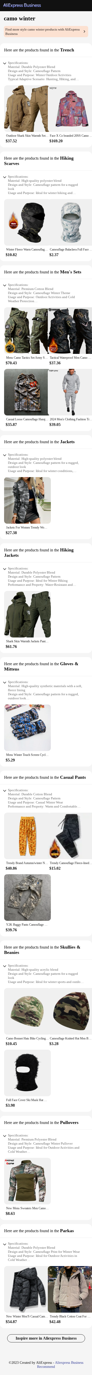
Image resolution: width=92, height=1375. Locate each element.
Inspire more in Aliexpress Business (46, 1338)
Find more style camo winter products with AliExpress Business (42, 31)
